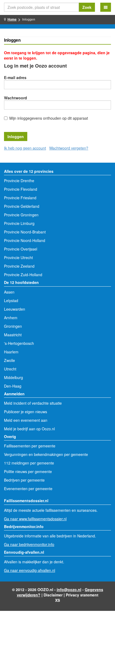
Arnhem (10, 317)
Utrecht (10, 369)
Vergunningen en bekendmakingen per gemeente (46, 454)
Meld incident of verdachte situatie (33, 403)
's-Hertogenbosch (19, 343)
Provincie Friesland (20, 197)
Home (12, 19)
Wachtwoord (15, 97)
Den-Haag (12, 386)
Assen (9, 292)
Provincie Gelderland (21, 206)
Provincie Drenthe (19, 180)
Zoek (86, 7)
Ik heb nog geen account (25, 148)
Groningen (13, 326)
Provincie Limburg (19, 223)
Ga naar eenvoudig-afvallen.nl (29, 570)
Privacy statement (82, 595)
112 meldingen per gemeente (29, 463)
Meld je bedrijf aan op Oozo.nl (29, 428)
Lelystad (11, 300)
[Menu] (105, 7)
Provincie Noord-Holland (24, 240)
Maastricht (13, 334)
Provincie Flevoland (20, 189)
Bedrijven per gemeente (24, 480)
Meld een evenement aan (25, 420)
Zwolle (9, 360)
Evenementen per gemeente (28, 488)
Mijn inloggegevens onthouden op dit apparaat (48, 118)
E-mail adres (15, 77)
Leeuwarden (14, 309)
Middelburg (13, 377)
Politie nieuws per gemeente (28, 471)
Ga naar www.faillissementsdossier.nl (35, 518)
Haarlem (11, 351)
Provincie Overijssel (20, 249)
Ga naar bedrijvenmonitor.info (29, 544)
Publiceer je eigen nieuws (25, 411)
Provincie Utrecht (18, 257)
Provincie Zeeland (19, 266)
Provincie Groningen (21, 214)
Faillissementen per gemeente (29, 445)
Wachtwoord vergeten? (68, 148)
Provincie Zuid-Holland (23, 274)
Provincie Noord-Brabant (25, 232)
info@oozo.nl (69, 589)
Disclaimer (53, 595)
